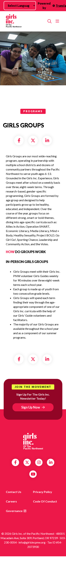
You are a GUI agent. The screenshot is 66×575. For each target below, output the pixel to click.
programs (33, 111)
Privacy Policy (42, 492)
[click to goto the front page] (33, 441)
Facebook (15, 462)
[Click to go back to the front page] (25, 21)
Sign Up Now (30, 407)
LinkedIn (51, 462)
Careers (11, 501)
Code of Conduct (45, 501)
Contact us (13, 492)
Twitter (27, 462)
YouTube (33, 474)
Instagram (39, 462)
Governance (14, 511)
